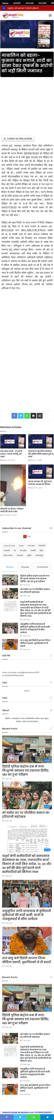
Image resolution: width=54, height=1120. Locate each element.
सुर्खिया (29, 555)
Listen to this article (19, 138)
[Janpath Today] (13, 15)
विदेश (41, 550)
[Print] (40, 416)
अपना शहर (31, 546)
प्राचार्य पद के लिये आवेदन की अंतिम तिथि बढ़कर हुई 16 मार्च (40, 454)
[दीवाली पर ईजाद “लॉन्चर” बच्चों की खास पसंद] (13, 485)
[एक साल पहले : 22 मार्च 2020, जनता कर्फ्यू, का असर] (13, 441)
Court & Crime (9, 546)
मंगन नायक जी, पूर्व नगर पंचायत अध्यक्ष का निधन (40, 483)
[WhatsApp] (27, 416)
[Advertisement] (27, 104)
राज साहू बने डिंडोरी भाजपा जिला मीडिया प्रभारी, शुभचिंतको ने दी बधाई (35, 643)
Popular (25, 567)
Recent (9, 567)
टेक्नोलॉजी (42, 546)
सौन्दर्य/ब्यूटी (39, 555)
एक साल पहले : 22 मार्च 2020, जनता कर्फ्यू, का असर (11, 454)
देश (15, 550)
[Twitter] (21, 416)
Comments (42, 567)
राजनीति (33, 550)
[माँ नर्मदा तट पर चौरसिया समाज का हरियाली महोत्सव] (10, 593)
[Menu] (50, 15)
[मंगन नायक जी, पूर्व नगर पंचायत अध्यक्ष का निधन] (41, 471)
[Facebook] (14, 416)
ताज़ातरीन (7, 550)
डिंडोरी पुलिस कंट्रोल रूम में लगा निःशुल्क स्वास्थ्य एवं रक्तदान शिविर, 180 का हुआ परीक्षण (34, 578)
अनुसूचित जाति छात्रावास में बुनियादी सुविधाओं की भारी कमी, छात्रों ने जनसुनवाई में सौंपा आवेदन (35, 628)
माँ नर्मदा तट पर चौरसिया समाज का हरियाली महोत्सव (35, 591)
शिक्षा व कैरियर (8, 555)
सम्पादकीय (20, 555)
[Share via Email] (33, 416)
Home (21, 546)
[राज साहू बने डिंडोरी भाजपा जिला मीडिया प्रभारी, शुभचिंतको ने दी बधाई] (10, 644)
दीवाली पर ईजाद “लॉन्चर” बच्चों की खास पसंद (12, 510)
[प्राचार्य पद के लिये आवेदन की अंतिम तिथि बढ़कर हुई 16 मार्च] (41, 441)
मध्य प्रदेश (23, 550)
